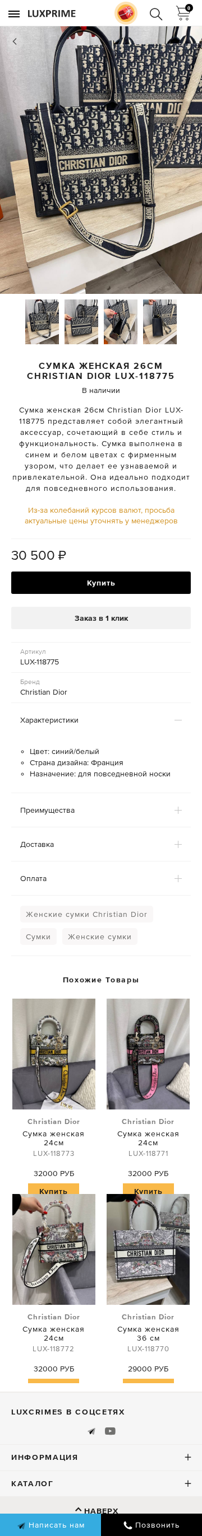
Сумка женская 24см (53, 1137)
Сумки (38, 936)
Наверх (101, 1510)
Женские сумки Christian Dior (87, 914)
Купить (101, 582)
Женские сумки (100, 936)
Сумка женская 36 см (148, 1333)
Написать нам (55, 1524)
